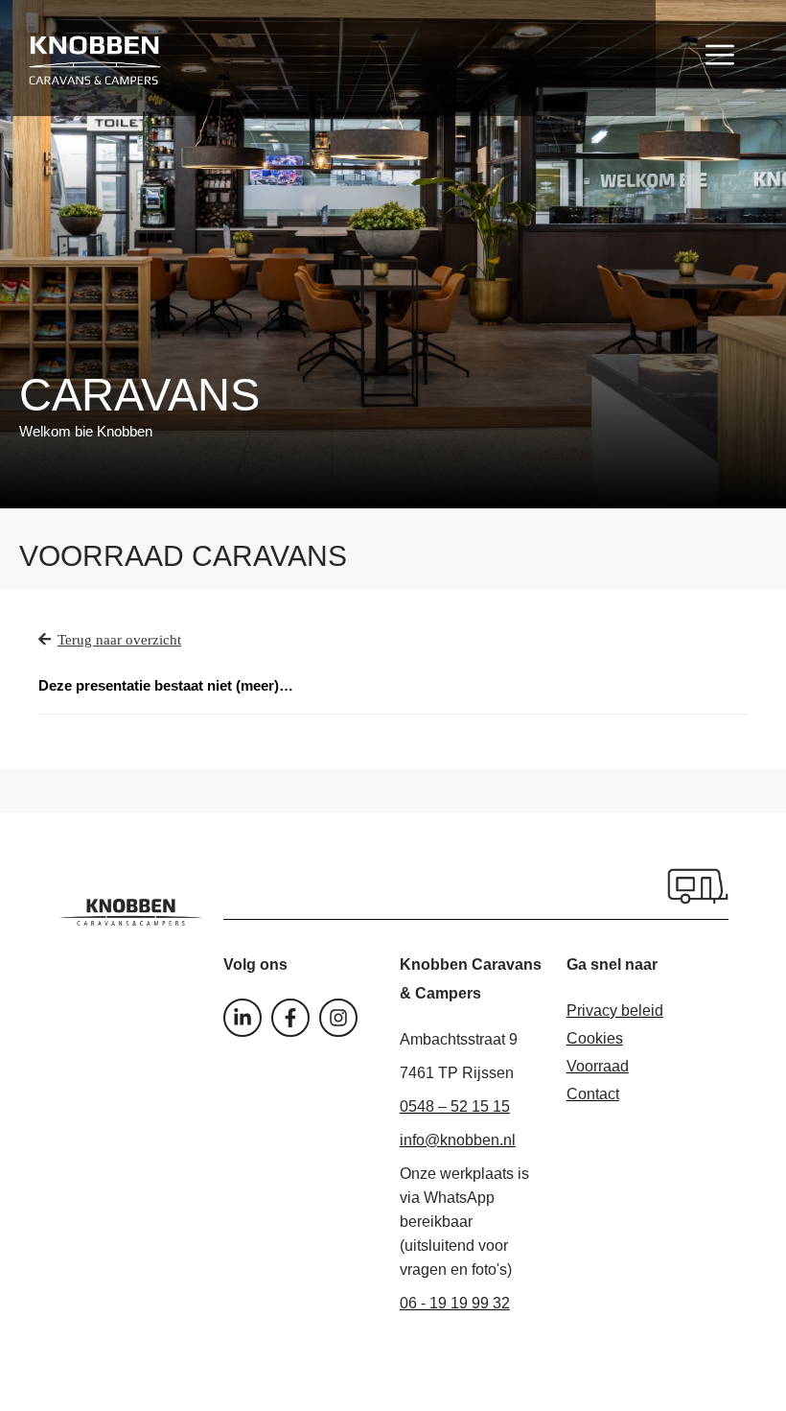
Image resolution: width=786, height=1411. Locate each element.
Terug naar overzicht (119, 639)
